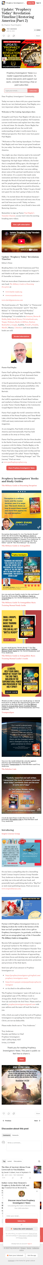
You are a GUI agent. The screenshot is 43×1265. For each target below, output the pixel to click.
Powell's (28, 324)
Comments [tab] (6, 1135)
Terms (29, 1248)
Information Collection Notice (28, 1236)
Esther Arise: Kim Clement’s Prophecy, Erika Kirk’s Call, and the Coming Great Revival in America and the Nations (15, 1185)
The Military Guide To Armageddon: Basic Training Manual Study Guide (19, 604)
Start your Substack (16, 1255)
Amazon (29, 316)
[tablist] (11, 1135)
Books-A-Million (21, 322)
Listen (38, 30)
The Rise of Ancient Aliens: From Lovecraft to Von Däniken (16, 1168)
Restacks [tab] (15, 1135)
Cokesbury (18, 327)
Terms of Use (33, 1233)
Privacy (23, 1248)
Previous (8, 1121)
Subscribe (31, 3)
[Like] (4, 36)
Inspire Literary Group (11, 833)
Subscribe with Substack (23, 1229)
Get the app (32, 1255)
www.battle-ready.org (13, 291)
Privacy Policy (23, 1238)
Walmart (11, 322)
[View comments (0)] (9, 36)
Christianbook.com (29, 319)
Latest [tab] (9, 1161)
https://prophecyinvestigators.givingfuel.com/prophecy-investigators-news (22, 977)
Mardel (4, 327)
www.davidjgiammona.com (12, 300)
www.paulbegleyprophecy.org (15, 462)
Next (36, 1121)
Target (4, 322)
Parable (35, 324)
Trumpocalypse (8, 712)
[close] (37, 1191)
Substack (11, 1261)
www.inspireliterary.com (11, 888)
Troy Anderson (12, 29)
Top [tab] (4, 1161)
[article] (21, 1172)
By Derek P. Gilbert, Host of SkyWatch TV (16, 1172)
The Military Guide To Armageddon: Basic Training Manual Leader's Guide (19, 706)
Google (14, 324)
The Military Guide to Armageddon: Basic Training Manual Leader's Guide (18, 657)
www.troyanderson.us (13, 295)
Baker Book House (14, 319)
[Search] (39, 1161)
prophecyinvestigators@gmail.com (21, 1004)
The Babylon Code (9, 769)
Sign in (38, 3)
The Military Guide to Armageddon (16, 545)
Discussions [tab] (18, 1161)
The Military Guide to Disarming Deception (19, 485)
